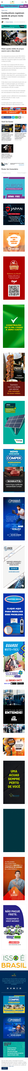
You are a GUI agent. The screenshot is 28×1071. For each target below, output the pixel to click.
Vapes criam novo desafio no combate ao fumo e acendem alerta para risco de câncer (6, 156)
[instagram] (17, 988)
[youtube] (14, 988)
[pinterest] (20, 988)
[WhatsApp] (16, 117)
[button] (2, 2)
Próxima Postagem (21, 173)
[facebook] (7, 988)
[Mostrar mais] (22, 117)
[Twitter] (13, 117)
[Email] (19, 117)
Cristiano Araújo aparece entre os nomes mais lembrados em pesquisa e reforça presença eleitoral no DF (20, 136)
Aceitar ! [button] (4, 1068)
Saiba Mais (11, 1066)
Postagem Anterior (6, 173)
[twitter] (11, 988)
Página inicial (4, 10)
